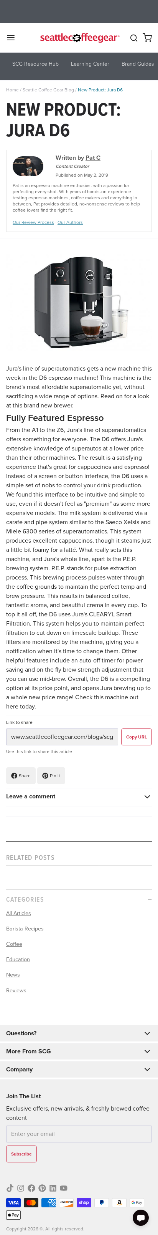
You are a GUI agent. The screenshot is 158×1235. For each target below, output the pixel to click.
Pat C (93, 157)
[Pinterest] (42, 1188)
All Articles (18, 913)
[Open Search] (134, 38)
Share (25, 775)
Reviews (16, 990)
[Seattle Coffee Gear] (79, 37)
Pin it (55, 775)
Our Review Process (33, 222)
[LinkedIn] (53, 1188)
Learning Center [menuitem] (90, 64)
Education (18, 959)
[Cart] (147, 37)
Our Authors (70, 222)
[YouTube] (63, 1188)
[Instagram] (21, 1188)
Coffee (14, 944)
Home (12, 89)
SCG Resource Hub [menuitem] (35, 64)
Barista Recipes (25, 928)
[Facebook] (31, 1188)
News (13, 974)
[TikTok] (10, 1188)
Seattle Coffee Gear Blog (48, 89)
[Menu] (13, 37)
